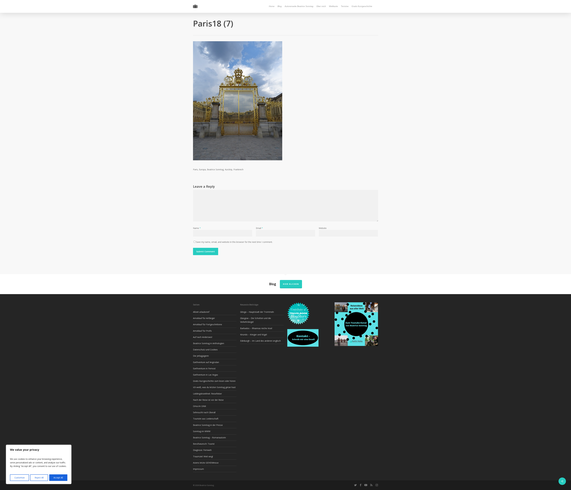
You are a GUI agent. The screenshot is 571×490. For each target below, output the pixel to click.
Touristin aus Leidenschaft (205, 418)
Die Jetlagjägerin (201, 355)
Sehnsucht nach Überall (204, 412)
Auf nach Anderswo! (202, 337)
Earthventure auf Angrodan (206, 362)
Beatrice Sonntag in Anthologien (208, 343)
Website (323, 228)
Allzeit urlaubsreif (201, 311)
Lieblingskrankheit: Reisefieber (207, 393)
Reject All (39, 477)
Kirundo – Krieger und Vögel (253, 334)
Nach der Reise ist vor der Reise (208, 399)
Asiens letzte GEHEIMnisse (206, 462)
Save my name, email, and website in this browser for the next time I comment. (234, 242)
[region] (38, 464)
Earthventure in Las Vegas (205, 374)
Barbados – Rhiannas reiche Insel (256, 328)
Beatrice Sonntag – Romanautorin (209, 437)
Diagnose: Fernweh (202, 450)
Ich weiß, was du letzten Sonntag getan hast (214, 387)
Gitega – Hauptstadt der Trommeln (257, 311)
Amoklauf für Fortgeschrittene (207, 324)
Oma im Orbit (199, 406)
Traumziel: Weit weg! (203, 456)
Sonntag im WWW (201, 431)
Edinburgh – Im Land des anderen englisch (260, 340)
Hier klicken (291, 284)
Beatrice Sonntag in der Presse (208, 425)
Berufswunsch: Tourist (204, 443)
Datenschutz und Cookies (205, 349)
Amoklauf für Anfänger (204, 318)
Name (197, 228)
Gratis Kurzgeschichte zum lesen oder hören (214, 381)
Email (259, 228)
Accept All (58, 477)
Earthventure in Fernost (204, 368)
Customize (19, 477)
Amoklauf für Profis (202, 330)
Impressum (198, 469)
